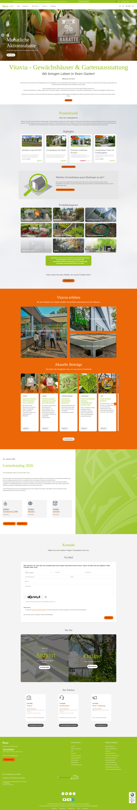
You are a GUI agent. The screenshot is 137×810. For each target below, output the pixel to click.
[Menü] (135, 793)
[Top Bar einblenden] (133, 6)
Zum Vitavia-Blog (68, 439)
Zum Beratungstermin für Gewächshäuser (65, 189)
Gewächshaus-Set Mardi (56, 150)
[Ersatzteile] (100, 245)
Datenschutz (62, 808)
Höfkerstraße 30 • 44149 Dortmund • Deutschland (14, 777)
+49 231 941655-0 (8, 749)
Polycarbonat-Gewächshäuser (112, 755)
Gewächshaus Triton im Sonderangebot (104, 151)
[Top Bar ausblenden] (133, 1)
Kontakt (72, 746)
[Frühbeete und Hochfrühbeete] (68, 230)
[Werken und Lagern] (36, 245)
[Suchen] (120, 6)
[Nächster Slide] (134, 35)
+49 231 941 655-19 (97, 708)
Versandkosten (71, 803)
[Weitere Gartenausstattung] (100, 230)
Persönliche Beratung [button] (84, 1)
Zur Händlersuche (68, 280)
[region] (68, 148)
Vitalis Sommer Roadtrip (105, 399)
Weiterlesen (25, 428)
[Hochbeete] (36, 230)
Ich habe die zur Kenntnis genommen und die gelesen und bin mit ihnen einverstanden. (56, 609)
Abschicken (109, 617)
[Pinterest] (70, 793)
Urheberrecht (85, 808)
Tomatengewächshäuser (110, 762)
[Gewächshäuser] (68, 215)
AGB (64, 609)
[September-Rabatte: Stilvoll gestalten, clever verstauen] (30, 383)
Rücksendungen (74, 760)
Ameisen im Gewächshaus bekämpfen (66, 401)
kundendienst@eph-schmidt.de (68, 725)
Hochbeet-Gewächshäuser (111, 757)
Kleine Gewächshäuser (110, 753)
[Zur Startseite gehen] (5, 6)
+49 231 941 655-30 (31, 708)
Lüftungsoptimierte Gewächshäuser (113, 769)
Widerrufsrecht (71, 808)
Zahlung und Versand (76, 755)
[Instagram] (74, 793)
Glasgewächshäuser (110, 746)
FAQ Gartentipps (84, 396)
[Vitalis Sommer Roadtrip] (107, 383)
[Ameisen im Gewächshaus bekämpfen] (68, 383)
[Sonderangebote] (36, 215)
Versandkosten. (94, 805)
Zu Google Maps (44, 667)
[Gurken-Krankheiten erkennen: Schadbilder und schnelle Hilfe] (88, 383)
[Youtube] (66, 793)
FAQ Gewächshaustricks (67, 396)
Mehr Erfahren (92, 666)
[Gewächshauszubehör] (100, 215)
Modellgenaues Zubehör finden (68, 166)
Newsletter (73, 753)
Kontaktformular (14, 755)
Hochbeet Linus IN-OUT (32, 150)
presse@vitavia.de (101, 725)
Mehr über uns (68, 100)
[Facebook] (63, 793)
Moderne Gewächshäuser (111, 748)
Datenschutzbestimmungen (39, 609)
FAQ (72, 751)
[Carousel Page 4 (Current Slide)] (70, 59)
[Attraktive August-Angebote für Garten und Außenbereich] (49, 383)
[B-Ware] (68, 245)
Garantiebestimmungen (76, 764)
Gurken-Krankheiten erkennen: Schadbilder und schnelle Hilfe (88, 402)
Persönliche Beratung (76, 748)
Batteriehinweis (74, 762)
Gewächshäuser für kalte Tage (112, 767)
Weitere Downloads (9, 523)
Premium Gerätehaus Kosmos (79, 151)
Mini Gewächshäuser (110, 760)
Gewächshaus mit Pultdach (111, 764)
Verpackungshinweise (76, 757)
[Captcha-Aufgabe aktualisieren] (45, 597)
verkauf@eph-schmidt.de (35, 725)
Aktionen (25, 396)
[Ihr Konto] (123, 6)
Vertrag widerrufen (8, 759)
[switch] (132, 802)
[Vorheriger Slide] (2, 35)
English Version (22, 523)
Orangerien (107, 751)
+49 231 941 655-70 (64, 708)
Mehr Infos (10, 54)
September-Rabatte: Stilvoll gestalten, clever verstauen (29, 401)
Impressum (54, 808)
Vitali (102, 396)
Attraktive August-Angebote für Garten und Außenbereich (49, 401)
